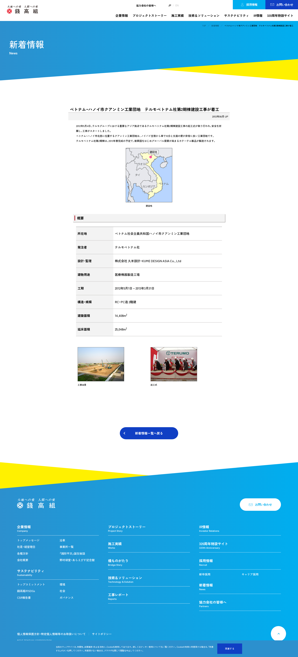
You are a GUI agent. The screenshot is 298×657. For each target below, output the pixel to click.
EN (177, 5)
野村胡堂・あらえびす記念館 (77, 560)
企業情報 (121, 15)
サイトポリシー (102, 634)
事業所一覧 (67, 547)
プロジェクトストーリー (150, 15)
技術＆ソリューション (203, 15)
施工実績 (177, 15)
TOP (204, 25)
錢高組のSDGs (26, 591)
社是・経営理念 (26, 547)
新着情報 (215, 25)
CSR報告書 (24, 597)
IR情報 (258, 15)
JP (169, 5)
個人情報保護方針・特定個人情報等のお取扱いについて (51, 634)
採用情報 (251, 4)
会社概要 (22, 560)
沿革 (62, 540)
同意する (229, 648)
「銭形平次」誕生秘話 (72, 553)
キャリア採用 (250, 574)
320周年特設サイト (280, 15)
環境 (62, 584)
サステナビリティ (236, 15)
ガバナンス (67, 597)
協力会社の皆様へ (146, 5)
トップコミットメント (31, 584)
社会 (62, 591)
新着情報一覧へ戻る (149, 433)
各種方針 (22, 553)
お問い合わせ (284, 4)
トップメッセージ (28, 540)
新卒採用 (204, 574)
